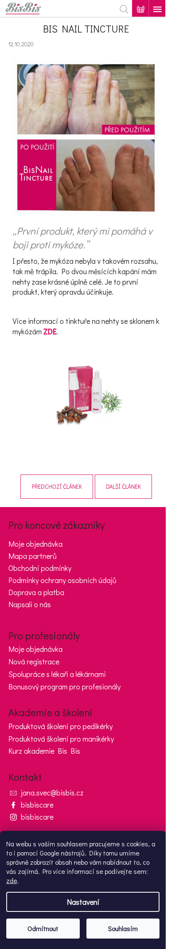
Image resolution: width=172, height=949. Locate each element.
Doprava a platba (36, 592)
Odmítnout (43, 928)
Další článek (123, 486)
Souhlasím (123, 928)
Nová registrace (33, 662)
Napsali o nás (29, 604)
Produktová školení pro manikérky (61, 739)
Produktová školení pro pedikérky (60, 726)
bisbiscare (37, 805)
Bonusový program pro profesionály (64, 687)
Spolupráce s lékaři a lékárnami (57, 674)
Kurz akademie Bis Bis (44, 751)
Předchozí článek (57, 486)
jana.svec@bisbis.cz (52, 792)
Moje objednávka (35, 544)
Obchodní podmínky (39, 568)
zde (11, 880)
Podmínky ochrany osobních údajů (62, 580)
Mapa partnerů (32, 556)
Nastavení (83, 902)
